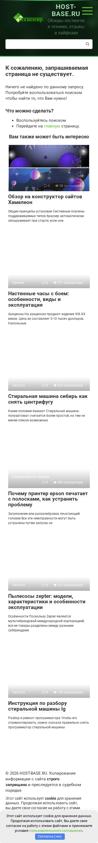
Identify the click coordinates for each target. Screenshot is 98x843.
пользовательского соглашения (55, 831)
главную (52, 126)
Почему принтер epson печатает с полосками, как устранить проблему (48, 499)
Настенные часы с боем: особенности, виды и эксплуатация (38, 299)
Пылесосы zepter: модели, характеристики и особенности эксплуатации (46, 602)
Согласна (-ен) (50, 836)
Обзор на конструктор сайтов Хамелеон (45, 199)
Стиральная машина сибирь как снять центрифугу (48, 399)
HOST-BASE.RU (66, 10)
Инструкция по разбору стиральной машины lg (37, 706)
